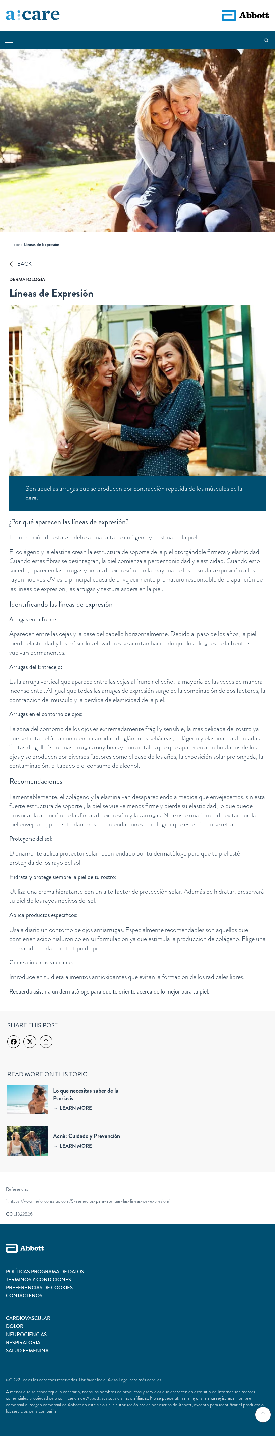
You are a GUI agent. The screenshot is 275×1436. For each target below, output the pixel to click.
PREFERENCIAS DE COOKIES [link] (39, 1287)
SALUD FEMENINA (27, 1350)
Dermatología (27, 279)
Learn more (76, 1108)
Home (14, 244)
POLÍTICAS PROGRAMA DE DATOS (45, 1271)
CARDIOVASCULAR (28, 1318)
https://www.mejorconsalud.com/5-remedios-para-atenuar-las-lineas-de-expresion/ (90, 1201)
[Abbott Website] (137, 1256)
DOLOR (14, 1326)
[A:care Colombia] (33, 15)
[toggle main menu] (9, 40)
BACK (24, 264)
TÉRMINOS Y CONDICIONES (38, 1279)
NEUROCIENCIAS (26, 1334)
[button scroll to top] (263, 1415)
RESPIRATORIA (23, 1342)
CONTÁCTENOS (24, 1295)
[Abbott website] (245, 15)
